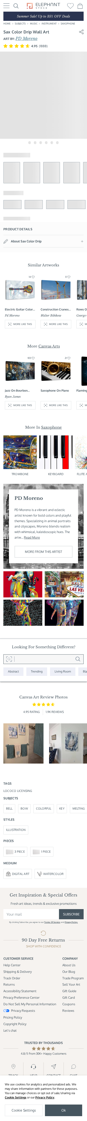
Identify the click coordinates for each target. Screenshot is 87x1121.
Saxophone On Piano (55, 390)
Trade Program (73, 978)
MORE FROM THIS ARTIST (43, 551)
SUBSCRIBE (71, 914)
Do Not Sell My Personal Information (29, 1004)
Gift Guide (69, 991)
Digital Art (20, 874)
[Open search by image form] (9, 659)
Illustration (16, 830)
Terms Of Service (52, 922)
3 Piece (19, 851)
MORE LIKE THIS (22, 324)
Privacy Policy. (71, 922)
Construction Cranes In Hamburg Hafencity (56, 309)
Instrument (49, 23)
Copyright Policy (14, 1024)
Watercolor (53, 874)
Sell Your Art (71, 984)
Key (62, 808)
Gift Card (68, 997)
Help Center (12, 965)
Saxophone (68, 23)
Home (7, 23)
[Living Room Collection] (62, 671)
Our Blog (68, 971)
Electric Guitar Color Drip (19, 309)
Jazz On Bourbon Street (16, 391)
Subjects (20, 23)
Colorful (43, 808)
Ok (63, 1110)
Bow (24, 808)
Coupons (68, 1004)
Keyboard (56, 474)
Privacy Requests (23, 1010)
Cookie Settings (15, 1097)
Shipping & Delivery (17, 971)
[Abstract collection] (13, 671)
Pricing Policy (12, 1017)
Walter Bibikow (51, 315)
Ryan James (13, 396)
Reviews (68, 1010)
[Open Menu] (6, 5)
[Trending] (36, 671)
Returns (9, 984)
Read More (32, 537)
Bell (9, 808)
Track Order (11, 978)
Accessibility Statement (19, 991)
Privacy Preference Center (21, 997)
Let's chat (10, 1030)
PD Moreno (26, 38)
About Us (68, 965)
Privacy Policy (44, 1097)
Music (33, 23)
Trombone (20, 474)
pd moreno (12, 315)
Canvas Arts (49, 346)
